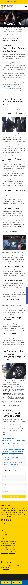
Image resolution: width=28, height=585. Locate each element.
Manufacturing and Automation (8, 545)
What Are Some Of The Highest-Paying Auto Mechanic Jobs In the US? (14, 437)
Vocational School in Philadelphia (10, 455)
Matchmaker (4, 532)
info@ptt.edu (10, 3)
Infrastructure (4, 527)
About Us (3, 523)
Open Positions (4, 534)
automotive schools (19, 386)
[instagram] (4, 562)
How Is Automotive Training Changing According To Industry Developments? (12, 444)
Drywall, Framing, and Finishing (8, 553)
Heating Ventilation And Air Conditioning (10, 555)
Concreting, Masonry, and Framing (9, 547)
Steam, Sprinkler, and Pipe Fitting (8, 543)
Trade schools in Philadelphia (16, 453)
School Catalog (4, 529)
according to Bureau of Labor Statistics (11, 88)
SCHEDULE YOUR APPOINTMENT (27, 295)
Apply (6, 582)
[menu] (26, 7)
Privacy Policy (18, 578)
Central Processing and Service (8, 549)
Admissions (3, 525)
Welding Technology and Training (9, 541)
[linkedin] (10, 562)
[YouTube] (7, 562)
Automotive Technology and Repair (9, 551)
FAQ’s (2, 530)
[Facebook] (2, 562)
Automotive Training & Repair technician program (13, 449)
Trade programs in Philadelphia (9, 451)
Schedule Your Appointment (14, 1)
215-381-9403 (18, 3)
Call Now (17, 582)
